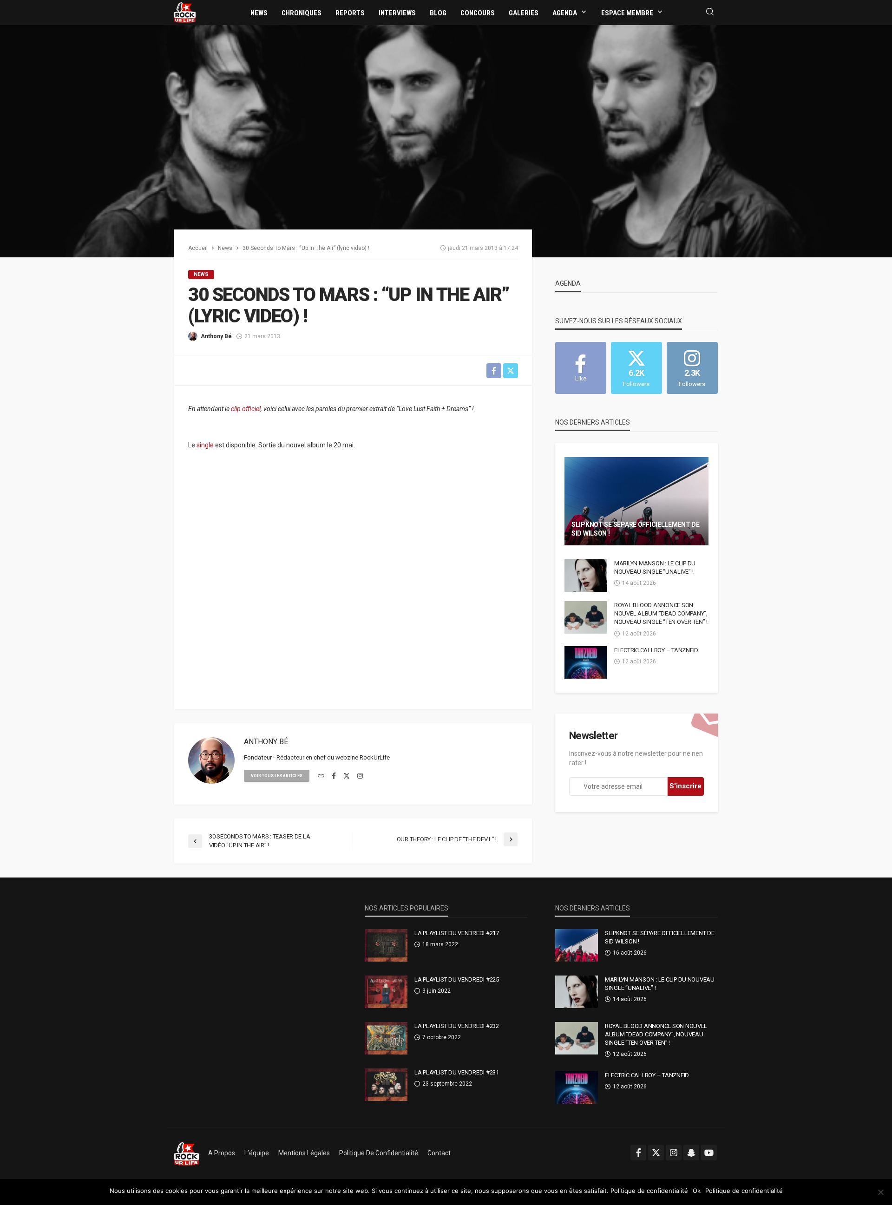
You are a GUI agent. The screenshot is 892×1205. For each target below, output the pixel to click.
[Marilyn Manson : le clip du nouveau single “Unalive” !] (585, 575)
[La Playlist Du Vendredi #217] (386, 945)
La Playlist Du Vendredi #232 (456, 1025)
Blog (438, 13)
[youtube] (709, 1152)
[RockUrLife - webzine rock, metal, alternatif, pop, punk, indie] (185, 12)
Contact (439, 1153)
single (205, 445)
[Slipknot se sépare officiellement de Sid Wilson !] (636, 501)
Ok (697, 1190)
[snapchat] (691, 1152)
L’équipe (256, 1153)
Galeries (523, 13)
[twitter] (347, 776)
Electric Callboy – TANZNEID (656, 650)
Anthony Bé (216, 336)
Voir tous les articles (276, 775)
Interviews (397, 13)
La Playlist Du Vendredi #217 (456, 933)
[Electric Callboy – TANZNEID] (585, 662)
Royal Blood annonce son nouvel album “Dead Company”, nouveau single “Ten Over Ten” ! (661, 613)
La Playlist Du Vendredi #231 (456, 1072)
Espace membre (627, 13)
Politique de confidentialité (378, 1153)
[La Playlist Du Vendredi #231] (386, 1084)
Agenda (564, 13)
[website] (321, 776)
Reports (350, 13)
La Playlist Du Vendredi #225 (456, 979)
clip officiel (246, 409)
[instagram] (360, 776)
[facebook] (334, 776)
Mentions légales (304, 1153)
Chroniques (301, 13)
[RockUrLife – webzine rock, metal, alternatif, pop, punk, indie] (186, 1153)
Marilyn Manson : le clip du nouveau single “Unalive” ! (654, 567)
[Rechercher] (710, 12)
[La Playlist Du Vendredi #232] (386, 1038)
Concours (477, 13)
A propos (221, 1153)
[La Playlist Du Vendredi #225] (386, 992)
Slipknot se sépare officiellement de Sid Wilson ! (635, 529)
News (259, 13)
